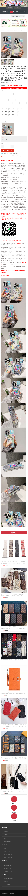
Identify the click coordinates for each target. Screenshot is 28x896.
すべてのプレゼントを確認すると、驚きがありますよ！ (14, 155)
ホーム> (4, 28)
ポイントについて (7, 857)
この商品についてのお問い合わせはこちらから (12, 153)
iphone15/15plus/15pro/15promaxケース (14, 30)
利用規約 (5, 835)
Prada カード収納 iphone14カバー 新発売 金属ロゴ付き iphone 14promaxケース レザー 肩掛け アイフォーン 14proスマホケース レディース (13, 791)
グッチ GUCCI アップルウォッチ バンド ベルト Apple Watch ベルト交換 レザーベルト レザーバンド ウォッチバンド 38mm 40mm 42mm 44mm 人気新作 (13, 563)
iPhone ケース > (4, 30)
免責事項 (5, 838)
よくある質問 (6, 884)
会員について (6, 848)
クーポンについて (7, 854)
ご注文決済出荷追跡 (8, 878)
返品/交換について (7, 868)
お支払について (7, 865)
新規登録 (10, 8)
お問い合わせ (6, 881)
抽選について (6, 851)
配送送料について (7, 871)
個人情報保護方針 (7, 841)
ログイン (18, 8)
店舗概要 (5, 831)
